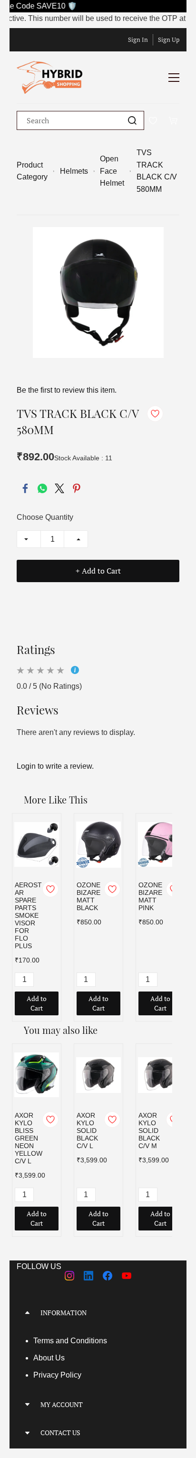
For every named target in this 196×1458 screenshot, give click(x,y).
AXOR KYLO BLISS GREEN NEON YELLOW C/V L (28, 1138)
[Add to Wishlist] (155, 414)
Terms (44, 1341)
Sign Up (168, 39)
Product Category (32, 171)
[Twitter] (59, 488)
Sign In (138, 39)
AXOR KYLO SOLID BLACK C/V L (87, 1130)
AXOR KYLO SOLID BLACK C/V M (149, 1130)
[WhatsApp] (42, 488)
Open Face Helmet (112, 171)
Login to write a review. (55, 766)
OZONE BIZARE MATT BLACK (88, 896)
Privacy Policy (57, 1375)
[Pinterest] (76, 488)
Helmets (74, 171)
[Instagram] (69, 1276)
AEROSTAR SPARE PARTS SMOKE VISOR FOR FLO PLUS (28, 915)
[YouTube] (126, 1276)
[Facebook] (25, 488)
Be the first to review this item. (67, 390)
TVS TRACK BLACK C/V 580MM (157, 171)
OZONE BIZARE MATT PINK (150, 896)
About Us (49, 1358)
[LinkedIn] (88, 1276)
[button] (98, 1312)
